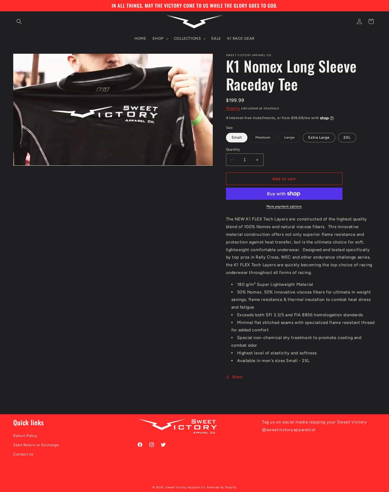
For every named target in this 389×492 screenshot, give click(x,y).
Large (292, 138)
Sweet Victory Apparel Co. (185, 487)
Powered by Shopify (222, 487)
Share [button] (237, 377)
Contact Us (23, 454)
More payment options (284, 206)
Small (237, 137)
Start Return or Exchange (36, 445)
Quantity (233, 149)
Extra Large (319, 137)
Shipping (233, 108)
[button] (19, 21)
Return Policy (25, 436)
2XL (347, 137)
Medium (265, 138)
